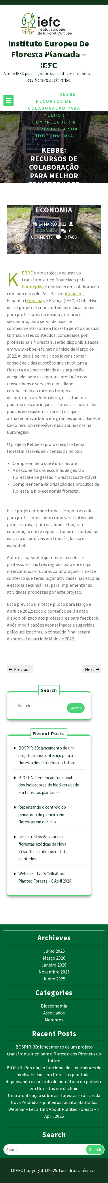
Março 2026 (54, 958)
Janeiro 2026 (54, 965)
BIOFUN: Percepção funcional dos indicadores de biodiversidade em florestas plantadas (48, 785)
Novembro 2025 (54, 972)
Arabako (73, 293)
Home (34, 53)
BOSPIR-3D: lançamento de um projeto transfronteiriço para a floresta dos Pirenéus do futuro (46, 755)
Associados (54, 1013)
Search (76, 708)
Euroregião (33, 286)
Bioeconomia (61, 53)
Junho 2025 (54, 979)
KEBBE (28, 273)
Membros (54, 1020)
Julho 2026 (54, 951)
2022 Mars (43, 60)
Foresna (34, 300)
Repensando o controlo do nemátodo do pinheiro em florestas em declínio (42, 814)
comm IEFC (47, 230)
